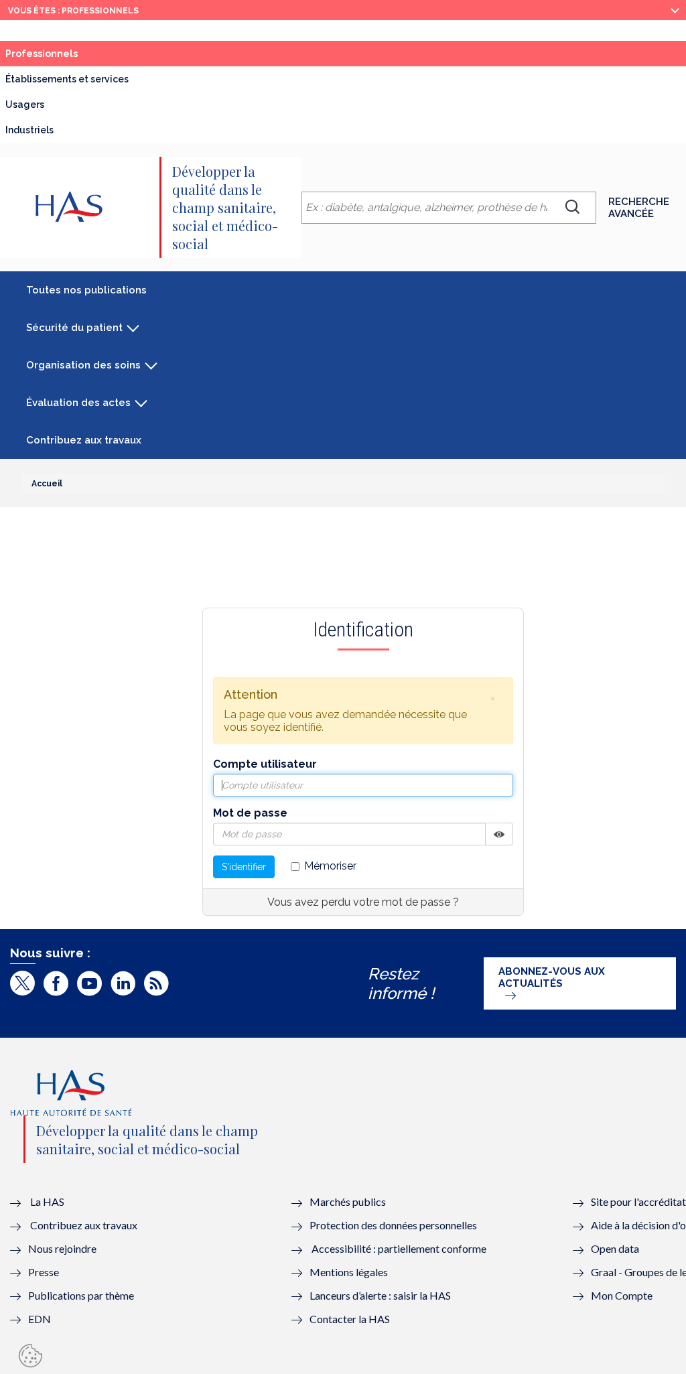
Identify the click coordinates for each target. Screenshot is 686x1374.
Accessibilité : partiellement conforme (399, 1248)
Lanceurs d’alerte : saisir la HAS (380, 1295)
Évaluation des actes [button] (78, 403)
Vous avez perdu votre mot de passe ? (363, 902)
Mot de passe (250, 813)
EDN (39, 1318)
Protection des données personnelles (393, 1225)
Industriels (29, 130)
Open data (615, 1248)
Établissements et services (67, 79)
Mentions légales (349, 1271)
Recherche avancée (638, 208)
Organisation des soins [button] (83, 365)
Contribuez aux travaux (83, 440)
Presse (43, 1271)
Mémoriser (330, 866)
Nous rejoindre (62, 1248)
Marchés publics (349, 1201)
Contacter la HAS (350, 1318)
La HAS (47, 1201)
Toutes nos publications (86, 290)
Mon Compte (622, 1295)
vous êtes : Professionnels (73, 10)
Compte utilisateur (265, 764)
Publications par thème (81, 1295)
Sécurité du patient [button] (74, 328)
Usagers (24, 104)
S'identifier (244, 867)
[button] (492, 698)
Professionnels (41, 53)
